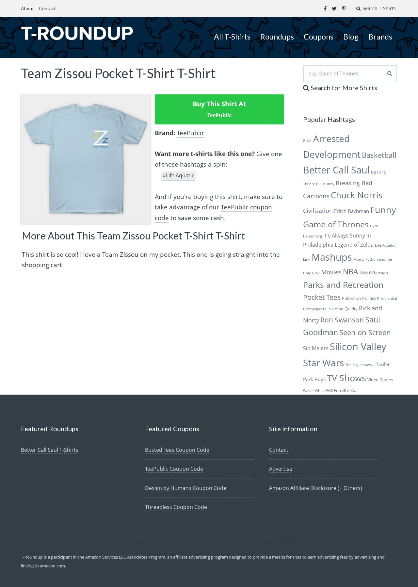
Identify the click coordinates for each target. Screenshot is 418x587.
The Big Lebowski (360, 365)
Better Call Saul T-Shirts (49, 449)
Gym (374, 226)
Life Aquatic (385, 245)
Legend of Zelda (354, 244)
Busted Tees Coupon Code (177, 449)
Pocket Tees (322, 297)
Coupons (318, 36)
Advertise (280, 468)
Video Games (380, 380)
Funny (383, 210)
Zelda (352, 390)
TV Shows (346, 378)
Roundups (277, 36)
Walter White (314, 390)
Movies (331, 272)
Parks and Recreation (343, 284)
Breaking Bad (354, 183)
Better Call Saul (336, 169)
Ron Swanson (342, 319)
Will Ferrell (336, 390)
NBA (350, 271)
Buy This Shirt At (219, 109)
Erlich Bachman (351, 211)
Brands (380, 36)
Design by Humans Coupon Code (185, 488)
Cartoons (316, 195)
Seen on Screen (365, 332)
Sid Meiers (316, 348)
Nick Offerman (374, 273)
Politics (369, 298)
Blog (351, 36)
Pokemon (351, 298)
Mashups (332, 257)
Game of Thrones (336, 224)
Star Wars (323, 362)
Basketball (379, 155)
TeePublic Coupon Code (174, 468)
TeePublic (190, 133)
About (27, 8)
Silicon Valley (358, 346)
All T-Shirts (232, 36)
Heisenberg (312, 236)
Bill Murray (325, 184)
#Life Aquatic (178, 175)
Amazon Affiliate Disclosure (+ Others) (315, 488)
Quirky (351, 309)
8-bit (307, 140)
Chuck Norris (356, 195)
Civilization (318, 211)
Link (306, 259)
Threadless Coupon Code (176, 507)
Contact (47, 8)
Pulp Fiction (333, 309)
